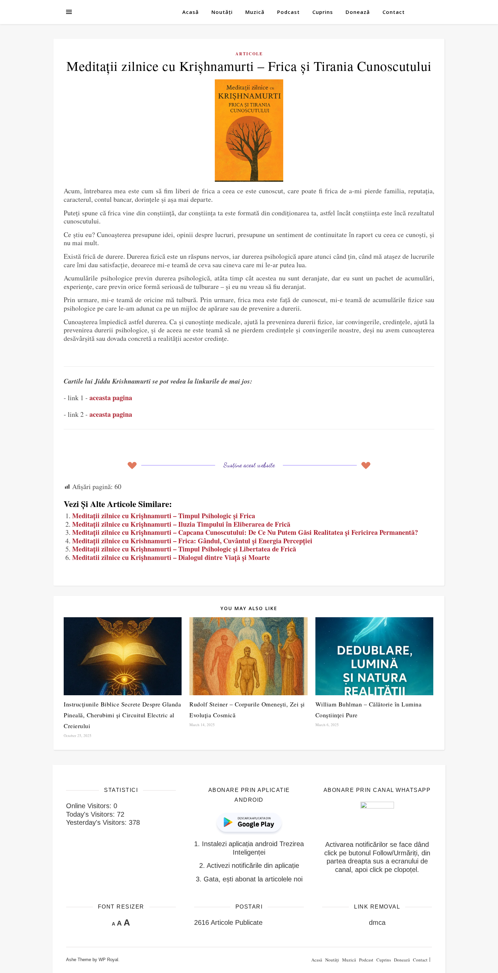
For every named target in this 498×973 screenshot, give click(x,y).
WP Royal (108, 959)
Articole (249, 54)
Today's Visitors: (91, 814)
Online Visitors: (89, 806)
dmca (377, 922)
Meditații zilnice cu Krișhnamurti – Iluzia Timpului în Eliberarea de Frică (181, 524)
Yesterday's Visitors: (97, 822)
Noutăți (222, 11)
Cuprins (322, 11)
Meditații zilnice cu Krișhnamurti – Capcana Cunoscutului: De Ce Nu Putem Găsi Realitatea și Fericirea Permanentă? (245, 532)
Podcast (288, 11)
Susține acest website (249, 465)
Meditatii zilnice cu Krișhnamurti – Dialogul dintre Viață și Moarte (171, 557)
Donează (358, 11)
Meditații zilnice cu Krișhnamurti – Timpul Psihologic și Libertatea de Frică (184, 549)
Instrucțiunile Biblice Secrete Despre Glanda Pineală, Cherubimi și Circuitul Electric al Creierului (122, 715)
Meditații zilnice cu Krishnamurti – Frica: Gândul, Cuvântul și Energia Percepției (192, 541)
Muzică (255, 11)
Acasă (190, 11)
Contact (393, 11)
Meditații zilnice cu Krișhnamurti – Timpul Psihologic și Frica (163, 516)
